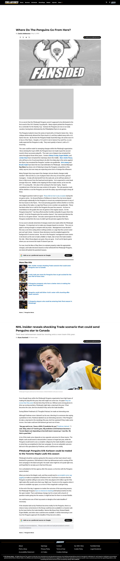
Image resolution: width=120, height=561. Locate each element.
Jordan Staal (23, 158)
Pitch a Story (23, 549)
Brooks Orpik (23, 165)
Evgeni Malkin (63, 155)
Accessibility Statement (26, 552)
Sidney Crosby (53, 155)
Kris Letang (65, 162)
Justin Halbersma (24, 33)
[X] (106, 2)
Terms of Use (60, 549)
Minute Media (10, 556)
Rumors (27, 2)
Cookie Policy (78, 549)
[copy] (29, 37)
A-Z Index (44, 552)
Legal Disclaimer (95, 549)
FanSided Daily (95, 546)
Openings (44, 546)
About (21, 546)
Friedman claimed (63, 426)
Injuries (54, 2)
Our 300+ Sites (79, 546)
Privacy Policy (45, 549)
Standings (42, 2)
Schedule (34, 2)
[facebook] (109, 2)
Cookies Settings (62, 552)
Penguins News (29, 312)
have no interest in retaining (44, 491)
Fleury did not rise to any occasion (55, 196)
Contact (59, 546)
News (21, 2)
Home (21, 312)
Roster (48, 2)
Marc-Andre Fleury (66, 158)
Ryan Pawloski (23, 337)
